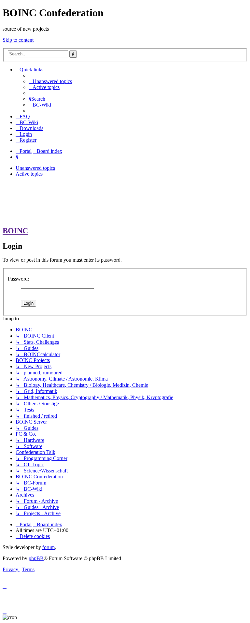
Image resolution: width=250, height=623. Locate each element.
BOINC (15, 230)
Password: (18, 279)
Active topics (29, 174)
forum (48, 547)
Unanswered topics (35, 168)
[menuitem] (50, 81)
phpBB (36, 558)
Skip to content (18, 40)
